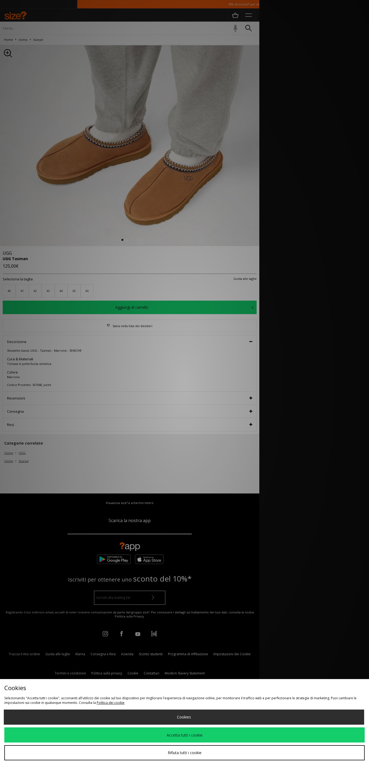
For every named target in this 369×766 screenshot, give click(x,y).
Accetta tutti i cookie (185, 735)
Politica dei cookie (111, 702)
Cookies (184, 717)
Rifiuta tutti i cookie (185, 752)
